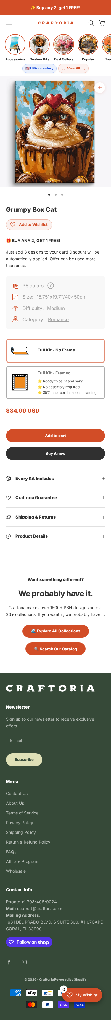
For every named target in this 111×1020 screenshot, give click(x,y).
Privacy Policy (19, 822)
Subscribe (24, 759)
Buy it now (55, 453)
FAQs (11, 851)
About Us (15, 803)
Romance (58, 319)
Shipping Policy (21, 832)
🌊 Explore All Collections (55, 631)
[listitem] (15, 47)
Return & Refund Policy (28, 841)
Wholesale (16, 871)
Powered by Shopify (70, 979)
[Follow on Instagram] (24, 962)
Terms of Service (22, 812)
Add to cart (55, 435)
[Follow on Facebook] (9, 962)
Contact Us (17, 793)
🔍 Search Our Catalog (55, 648)
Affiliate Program (22, 861)
